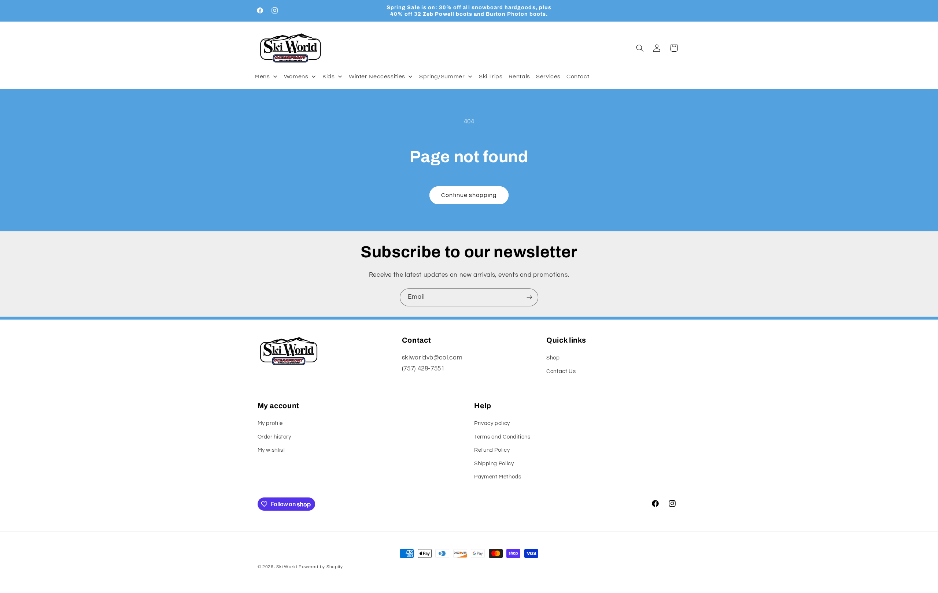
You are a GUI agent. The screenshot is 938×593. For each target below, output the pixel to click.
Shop (553, 358)
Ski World (286, 567)
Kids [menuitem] (328, 76)
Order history (274, 437)
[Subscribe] (529, 297)
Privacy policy (492, 423)
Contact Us (561, 371)
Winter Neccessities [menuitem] (377, 76)
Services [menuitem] (548, 76)
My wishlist (271, 450)
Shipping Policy (494, 463)
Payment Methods (497, 477)
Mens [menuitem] (262, 76)
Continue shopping (469, 195)
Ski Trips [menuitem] (491, 76)
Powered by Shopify (321, 567)
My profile (270, 423)
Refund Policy (492, 450)
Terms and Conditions (502, 437)
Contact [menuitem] (577, 76)
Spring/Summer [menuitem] (442, 76)
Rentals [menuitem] (519, 76)
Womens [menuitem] (296, 76)
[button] (639, 48)
